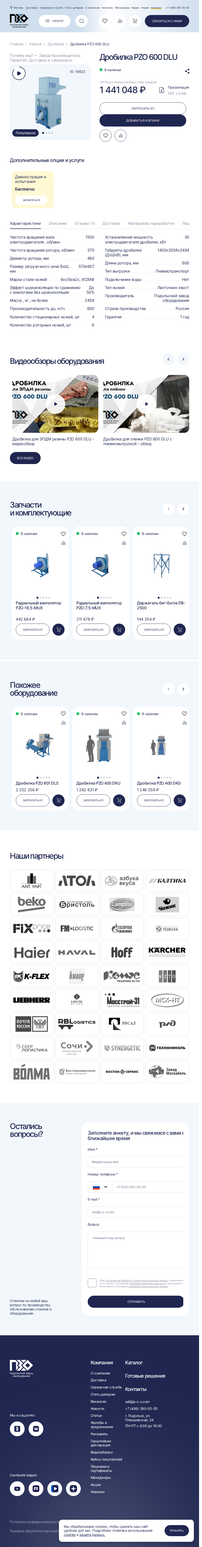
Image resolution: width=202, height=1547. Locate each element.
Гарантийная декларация (101, 1443)
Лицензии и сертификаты (101, 1469)
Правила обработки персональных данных (45, 1531)
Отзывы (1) (85, 223)
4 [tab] (52, 133)
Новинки (156, 7)
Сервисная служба (51, 7)
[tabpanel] (51, 102)
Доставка (32, 7)
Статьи (96, 1416)
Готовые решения (145, 1376)
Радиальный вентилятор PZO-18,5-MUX (38, 605)
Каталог (134, 1362)
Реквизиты (99, 1434)
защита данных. (92, 1534)
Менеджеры (122, 7)
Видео (135, 7)
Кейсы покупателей (106, 1459)
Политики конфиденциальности (147, 1283)
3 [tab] (49, 133)
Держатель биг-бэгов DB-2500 (161, 605)
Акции (145, 7)
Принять (177, 1530)
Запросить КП (33, 629)
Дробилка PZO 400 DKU (98, 783)
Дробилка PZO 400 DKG (159, 783)
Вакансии (98, 1401)
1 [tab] (43, 133)
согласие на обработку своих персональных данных (136, 1280)
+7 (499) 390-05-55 (177, 7)
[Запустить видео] (55, 404)
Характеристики (25, 223)
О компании (92, 7)
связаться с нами (167, 21)
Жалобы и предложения (102, 1425)
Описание (58, 223)
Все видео (25, 458)
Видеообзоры (102, 1452)
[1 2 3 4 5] (40, 537)
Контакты (107, 7)
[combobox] (100, 1186)
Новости (97, 1409)
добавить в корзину (142, 120)
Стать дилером (74, 7)
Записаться (31, 200)
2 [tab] (46, 133)
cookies (70, 1534)
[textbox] (94, 1187)
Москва (18, 7)
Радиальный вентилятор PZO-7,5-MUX (99, 605)
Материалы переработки (151, 223)
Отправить (136, 1302)
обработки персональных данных (148, 1286)
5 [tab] (49, 598)
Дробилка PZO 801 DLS (37, 783)
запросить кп (142, 108)
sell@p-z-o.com (137, 1402)
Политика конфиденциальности (35, 1522)
